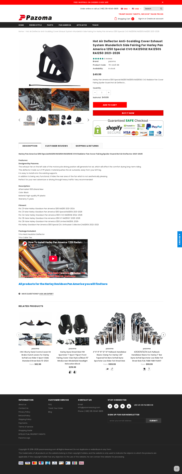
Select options (35, 328)
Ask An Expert (46, 294)
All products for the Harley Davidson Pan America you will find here (63, 284)
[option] (54, 75)
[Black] (107, 369)
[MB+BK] (75, 372)
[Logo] (35, 17)
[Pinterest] (122, 406)
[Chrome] (112, 369)
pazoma (112, 61)
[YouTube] (129, 406)
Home (21, 31)
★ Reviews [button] (179, 239)
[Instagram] (116, 406)
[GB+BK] (70, 372)
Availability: (98, 68)
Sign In (141, 18)
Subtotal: (97, 97)
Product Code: (99, 65)
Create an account (155, 18)
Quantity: (97, 88)
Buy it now (128, 113)
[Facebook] (110, 406)
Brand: (96, 61)
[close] (162, 2)
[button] (98, 58)
